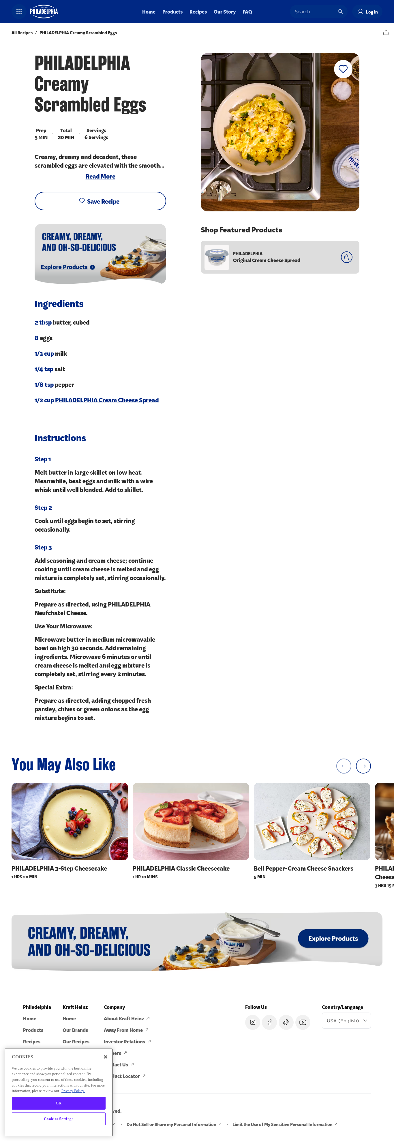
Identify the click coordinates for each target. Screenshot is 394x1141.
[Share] (386, 32)
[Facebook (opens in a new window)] (269, 1022)
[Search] (340, 11)
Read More (100, 176)
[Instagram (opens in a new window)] (252, 1022)
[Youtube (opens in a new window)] (302, 1022)
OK (59, 1103)
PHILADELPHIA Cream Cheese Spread (107, 399)
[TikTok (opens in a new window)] (286, 1022)
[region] (59, 1092)
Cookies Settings (59, 1118)
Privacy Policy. (73, 1091)
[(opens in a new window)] (197, 941)
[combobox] (314, 11)
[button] (19, 11)
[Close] (105, 1057)
